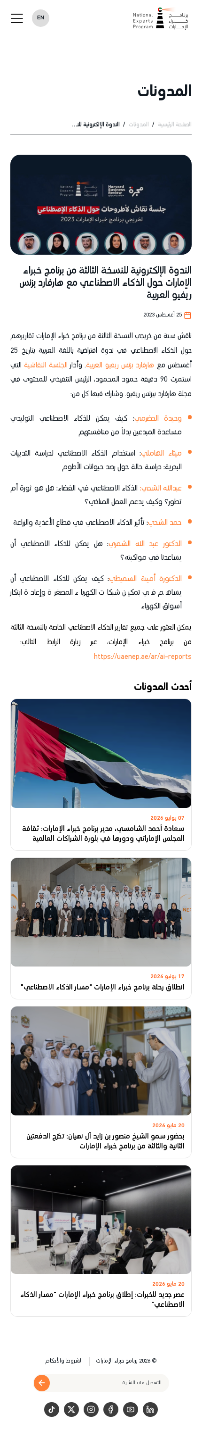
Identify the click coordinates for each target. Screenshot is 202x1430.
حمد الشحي (165, 523)
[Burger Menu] (17, 18)
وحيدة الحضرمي (158, 419)
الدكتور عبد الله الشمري (145, 544)
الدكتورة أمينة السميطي (145, 579)
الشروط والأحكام (64, 1361)
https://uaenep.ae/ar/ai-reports (143, 657)
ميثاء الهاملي (161, 453)
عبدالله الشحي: (161, 488)
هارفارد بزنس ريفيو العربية (120, 365)
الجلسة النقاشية (45, 365)
